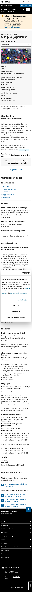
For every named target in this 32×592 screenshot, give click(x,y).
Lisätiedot (6, 197)
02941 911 (16, 577)
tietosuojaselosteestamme (19, 293)
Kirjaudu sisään (26, 5)
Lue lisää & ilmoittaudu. (12, 27)
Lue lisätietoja (22, 300)
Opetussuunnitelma (8, 41)
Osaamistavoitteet (9, 189)
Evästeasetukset (5, 557)
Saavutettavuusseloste (6, 554)
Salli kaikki (16, 305)
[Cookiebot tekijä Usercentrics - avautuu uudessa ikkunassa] (22, 273)
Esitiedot (6, 186)
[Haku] (23, 9)
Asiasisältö (6, 192)
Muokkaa (15, 311)
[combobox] (16, 45)
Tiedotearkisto (4, 525)
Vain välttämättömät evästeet (16, 317)
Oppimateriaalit (8, 195)
